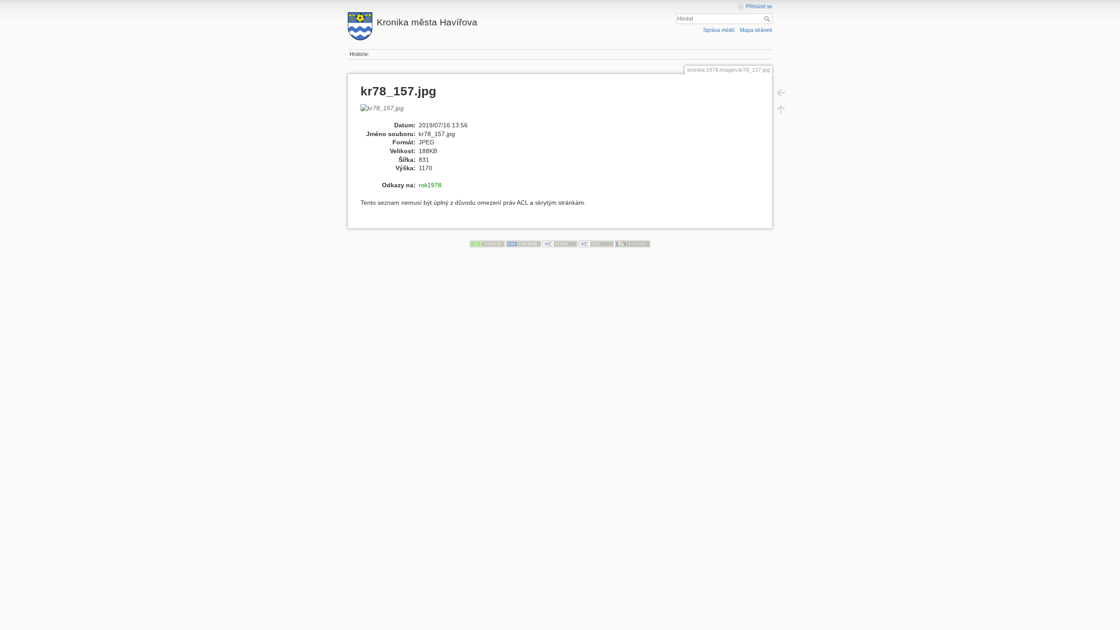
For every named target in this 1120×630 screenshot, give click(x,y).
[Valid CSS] (596, 243)
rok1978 (430, 185)
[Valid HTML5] (560, 243)
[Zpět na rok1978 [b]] (781, 92)
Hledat (768, 19)
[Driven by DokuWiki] (632, 243)
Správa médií (719, 30)
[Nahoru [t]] (781, 109)
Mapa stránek (756, 30)
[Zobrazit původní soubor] (386, 112)
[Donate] (487, 243)
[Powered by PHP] (523, 243)
